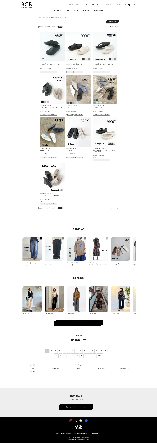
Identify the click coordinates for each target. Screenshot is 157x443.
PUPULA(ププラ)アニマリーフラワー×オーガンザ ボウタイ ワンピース (98, 264)
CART (127, 4)
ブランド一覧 (44, 17)
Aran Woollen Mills (124, 368)
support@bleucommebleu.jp (77, 407)
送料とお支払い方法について (63, 433)
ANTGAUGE (55, 368)
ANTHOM (32, 371)
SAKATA (47, 313)
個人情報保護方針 (96, 433)
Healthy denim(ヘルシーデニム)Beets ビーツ (30, 264)
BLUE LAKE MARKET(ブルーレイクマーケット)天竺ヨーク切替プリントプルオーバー (76, 264)
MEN (68, 11)
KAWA (68, 313)
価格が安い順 (47, 26)
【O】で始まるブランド (52, 17)
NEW (93, 4)
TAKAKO (113, 313)
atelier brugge (78, 365)
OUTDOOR (98, 11)
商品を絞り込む (112, 21)
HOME (40, 17)
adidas (101, 365)
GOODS (86, 11)
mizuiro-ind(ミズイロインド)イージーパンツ (52, 264)
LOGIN (119, 4)
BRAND (99, 4)
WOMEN (57, 11)
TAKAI (90, 313)
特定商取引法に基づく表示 (81, 433)
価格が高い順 (55, 26)
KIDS (76, 11)
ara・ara (55, 365)
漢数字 (99, 355)
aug (33, 368)
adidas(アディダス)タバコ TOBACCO (116, 264)
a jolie (78, 368)
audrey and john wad (32, 365)
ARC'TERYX (101, 368)
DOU (23, 313)
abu (124, 365)
